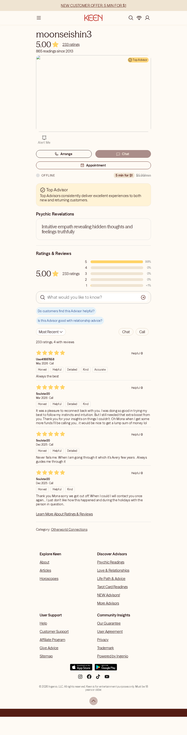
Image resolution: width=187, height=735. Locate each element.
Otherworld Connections (69, 529)
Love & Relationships (113, 570)
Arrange (66, 154)
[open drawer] (39, 18)
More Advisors (108, 603)
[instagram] (80, 678)
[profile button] (147, 17)
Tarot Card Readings (112, 586)
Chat (125, 154)
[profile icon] (147, 17)
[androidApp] (106, 669)
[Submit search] (143, 297)
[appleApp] (81, 669)
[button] (126, 331)
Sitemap (46, 656)
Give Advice (49, 648)
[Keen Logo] (93, 18)
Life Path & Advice (111, 578)
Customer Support (54, 631)
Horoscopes (49, 578)
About (44, 562)
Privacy (103, 639)
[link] (71, 44)
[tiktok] (98, 678)
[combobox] (51, 331)
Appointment (96, 165)
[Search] (131, 18)
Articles (45, 570)
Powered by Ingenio (112, 656)
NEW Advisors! (108, 595)
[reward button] (139, 17)
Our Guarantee (109, 623)
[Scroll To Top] (93, 701)
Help (43, 623)
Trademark (105, 648)
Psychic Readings (110, 562)
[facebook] (89, 678)
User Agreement (110, 631)
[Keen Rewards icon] (139, 17)
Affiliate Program (52, 639)
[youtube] (107, 678)
